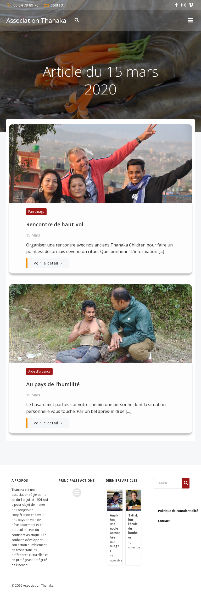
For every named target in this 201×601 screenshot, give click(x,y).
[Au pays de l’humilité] (100, 323)
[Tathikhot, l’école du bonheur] (133, 500)
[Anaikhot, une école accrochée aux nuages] (114, 500)
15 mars (33, 235)
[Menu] (190, 20)
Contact (164, 521)
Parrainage (36, 211)
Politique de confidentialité (178, 511)
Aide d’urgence (39, 371)
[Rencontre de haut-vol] (100, 163)
